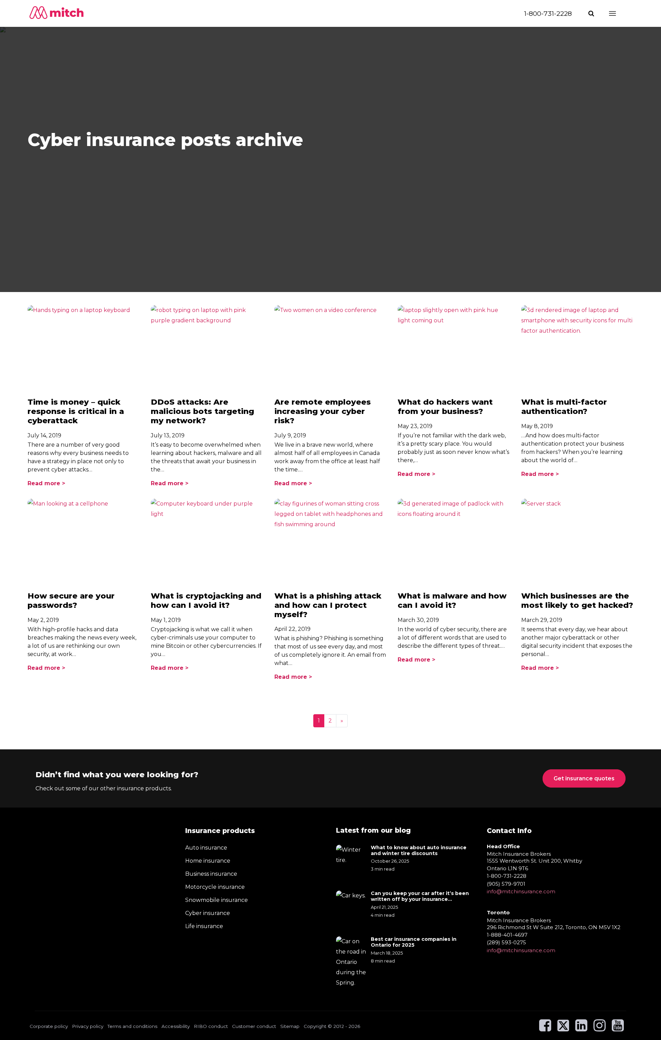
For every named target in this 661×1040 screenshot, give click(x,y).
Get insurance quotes (584, 778)
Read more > (46, 483)
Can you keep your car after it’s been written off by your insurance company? (420, 896)
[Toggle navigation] (618, 13)
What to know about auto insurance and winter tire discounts (418, 850)
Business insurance (211, 874)
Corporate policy (49, 1026)
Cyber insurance (207, 913)
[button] (592, 13)
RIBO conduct (211, 1026)
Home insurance (207, 860)
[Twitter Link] (564, 1028)
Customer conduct (254, 1026)
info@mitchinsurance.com (521, 891)
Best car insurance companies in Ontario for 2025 (414, 942)
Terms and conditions (132, 1026)
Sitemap (290, 1026)
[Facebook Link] (545, 1028)
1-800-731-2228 (548, 13)
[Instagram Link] (599, 1028)
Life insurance (204, 926)
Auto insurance (206, 847)
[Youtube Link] (617, 1028)
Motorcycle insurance (215, 887)
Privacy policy (87, 1026)
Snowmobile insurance (216, 900)
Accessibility (175, 1026)
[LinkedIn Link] (581, 1028)
